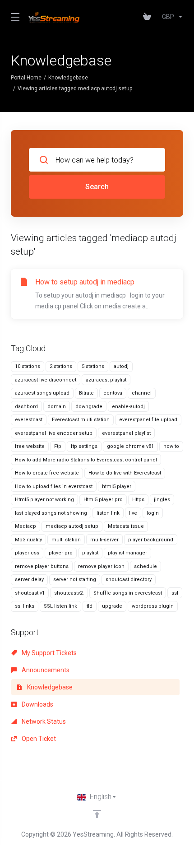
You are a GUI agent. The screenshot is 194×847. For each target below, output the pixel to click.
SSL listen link (60, 606)
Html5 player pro (103, 500)
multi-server (104, 540)
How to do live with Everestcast (124, 473)
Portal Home (26, 77)
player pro (61, 553)
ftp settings (84, 446)
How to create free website (47, 473)
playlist (90, 553)
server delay (29, 579)
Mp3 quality (28, 540)
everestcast (28, 420)
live (133, 513)
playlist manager (127, 553)
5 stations (93, 366)
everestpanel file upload (148, 420)
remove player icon (101, 566)
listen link (108, 513)
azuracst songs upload (42, 393)
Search (97, 186)
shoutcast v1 (30, 593)
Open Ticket (38, 738)
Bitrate (86, 393)
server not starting (74, 579)
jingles (162, 500)
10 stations (27, 366)
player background (150, 540)
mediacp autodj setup (72, 526)
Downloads (36, 704)
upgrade (112, 606)
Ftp (57, 446)
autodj (121, 366)
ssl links (24, 606)
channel (142, 393)
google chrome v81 (130, 446)
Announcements (44, 670)
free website (30, 446)
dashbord (26, 407)
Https (138, 500)
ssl (174, 593)
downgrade (88, 407)
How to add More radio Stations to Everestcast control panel (86, 460)
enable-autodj (128, 407)
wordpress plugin (153, 606)
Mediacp (25, 526)
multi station (66, 540)
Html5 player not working (44, 500)
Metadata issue (126, 526)
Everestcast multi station (81, 420)
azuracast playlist (106, 380)
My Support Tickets (48, 652)
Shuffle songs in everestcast (127, 593)
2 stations (61, 366)
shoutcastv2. (69, 593)
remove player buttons (42, 566)
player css (27, 553)
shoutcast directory (129, 579)
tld (89, 606)
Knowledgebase (68, 77)
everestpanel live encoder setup (53, 433)
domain (56, 407)
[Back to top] (97, 814)
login (153, 513)
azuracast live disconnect (45, 380)
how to (171, 446)
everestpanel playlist (126, 433)
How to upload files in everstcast (53, 486)
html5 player (116, 486)
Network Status (43, 721)
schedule (145, 566)
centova (112, 393)
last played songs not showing (51, 513)
